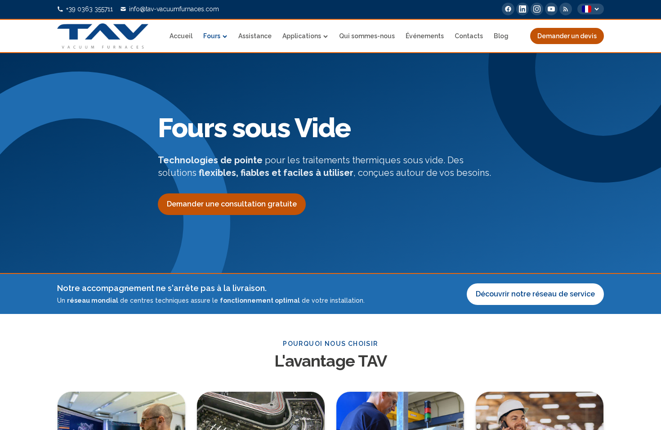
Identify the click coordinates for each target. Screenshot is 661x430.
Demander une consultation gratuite (232, 204)
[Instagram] (537, 9)
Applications (301, 36)
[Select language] (590, 9)
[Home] (102, 36)
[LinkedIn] (522, 9)
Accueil (181, 36)
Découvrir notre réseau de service (535, 294)
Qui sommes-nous (367, 36)
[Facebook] (508, 9)
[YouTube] (551, 9)
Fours (211, 36)
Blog (501, 36)
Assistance (255, 36)
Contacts (469, 36)
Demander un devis (567, 36)
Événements (425, 36)
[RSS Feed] (565, 9)
